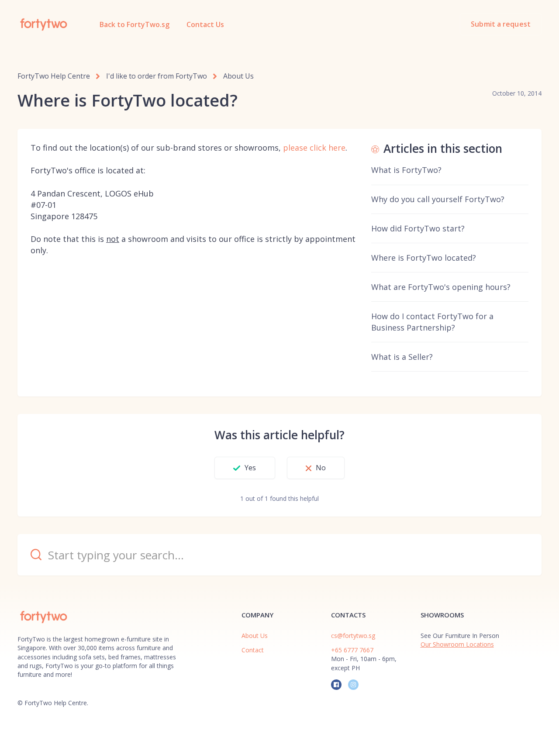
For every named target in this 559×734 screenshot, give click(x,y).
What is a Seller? (402, 356)
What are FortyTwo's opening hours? (441, 287)
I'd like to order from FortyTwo (156, 76)
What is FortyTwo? (406, 170)
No (321, 467)
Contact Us (205, 24)
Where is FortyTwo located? (423, 257)
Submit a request (501, 24)
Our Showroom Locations (457, 644)
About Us (238, 76)
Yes (250, 467)
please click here (314, 147)
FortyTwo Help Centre (53, 76)
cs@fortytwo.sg (353, 635)
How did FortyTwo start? (418, 228)
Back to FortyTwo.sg (134, 24)
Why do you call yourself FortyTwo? (437, 199)
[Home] (43, 24)
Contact (253, 650)
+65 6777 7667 (352, 650)
